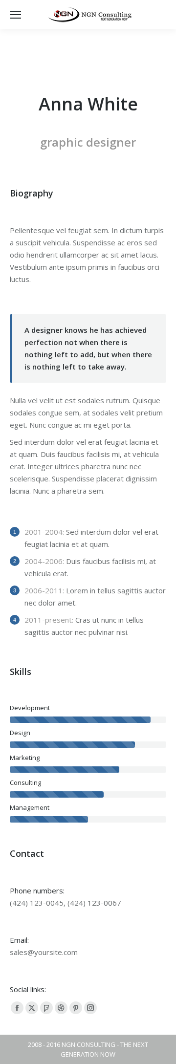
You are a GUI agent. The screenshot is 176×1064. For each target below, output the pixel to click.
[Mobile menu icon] (16, 15)
